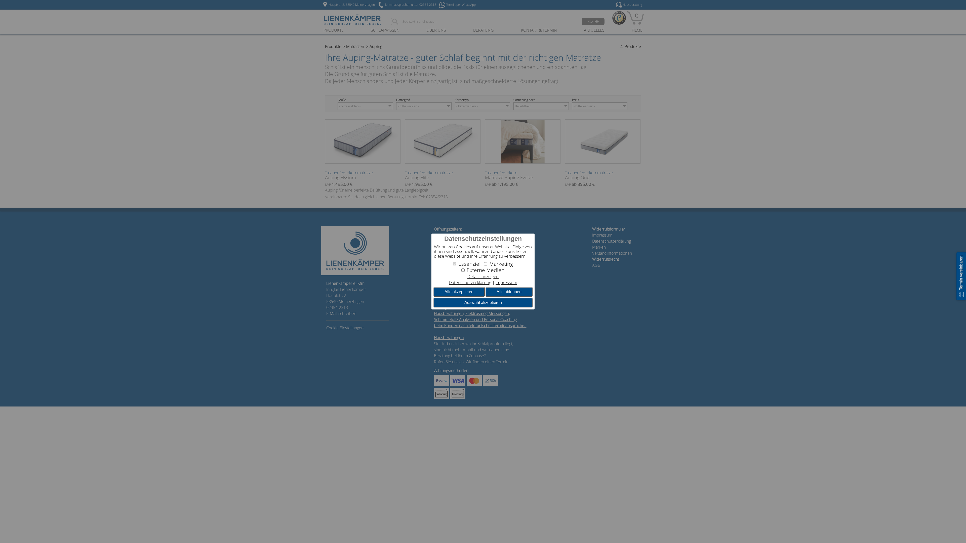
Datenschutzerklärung (470, 282)
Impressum (506, 282)
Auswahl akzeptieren (483, 302)
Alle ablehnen (509, 292)
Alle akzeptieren (459, 292)
